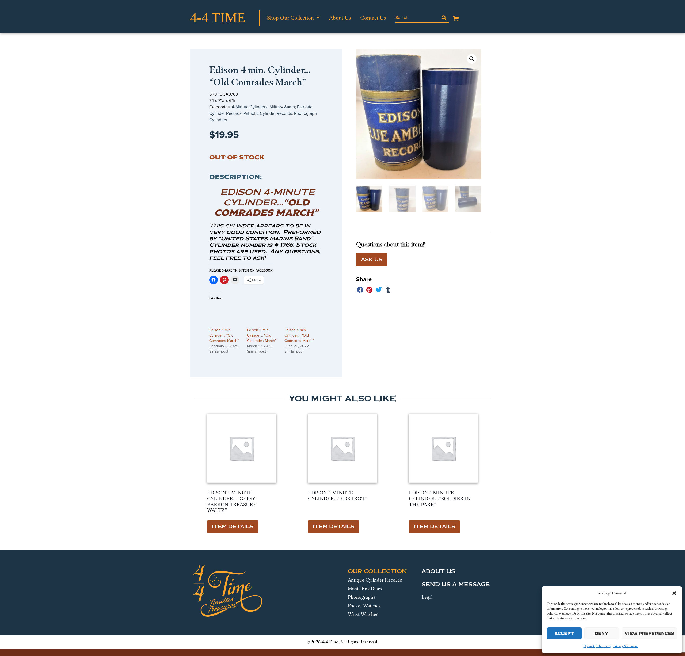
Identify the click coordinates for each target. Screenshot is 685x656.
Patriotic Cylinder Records (267, 113)
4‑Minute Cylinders (249, 107)
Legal (427, 597)
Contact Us (373, 17)
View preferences (649, 633)
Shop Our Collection (290, 17)
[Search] (444, 18)
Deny (601, 633)
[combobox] (417, 18)
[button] (674, 593)
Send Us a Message (455, 584)
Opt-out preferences (597, 646)
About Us (340, 17)
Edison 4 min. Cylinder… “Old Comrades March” (224, 335)
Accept (564, 633)
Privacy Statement (625, 646)
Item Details (232, 526)
